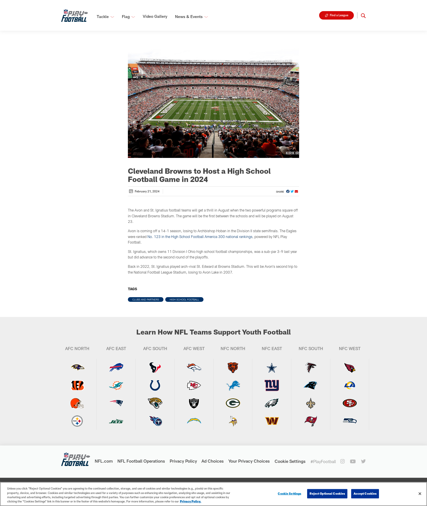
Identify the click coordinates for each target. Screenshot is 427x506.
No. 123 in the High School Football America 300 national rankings (199, 236)
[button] (363, 15)
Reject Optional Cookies (327, 493)
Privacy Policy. (190, 501)
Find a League (339, 15)
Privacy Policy (183, 461)
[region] (213, 494)
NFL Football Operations (141, 461)
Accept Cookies (365, 493)
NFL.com (104, 461)
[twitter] (363, 461)
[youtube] (353, 461)
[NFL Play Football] (74, 15)
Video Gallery (155, 16)
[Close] (420, 493)
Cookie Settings (290, 461)
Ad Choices (212, 461)
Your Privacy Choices (249, 461)
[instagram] (342, 461)
